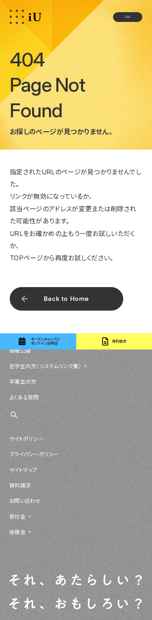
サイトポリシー (26, 439)
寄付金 (17, 516)
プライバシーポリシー (34, 454)
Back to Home (66, 298)
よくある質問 (24, 397)
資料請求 (20, 485)
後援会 (17, 532)
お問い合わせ (25, 501)
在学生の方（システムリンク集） (45, 366)
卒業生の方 (22, 381)
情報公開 (20, 351)
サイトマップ (23, 470)
